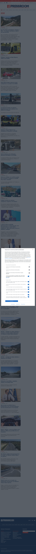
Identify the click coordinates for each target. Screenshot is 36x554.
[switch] (29, 266)
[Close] (33, 250)
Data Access (18, 304)
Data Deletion (13, 304)
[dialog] (18, 277)
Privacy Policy (23, 304)
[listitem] (18, 264)
